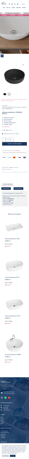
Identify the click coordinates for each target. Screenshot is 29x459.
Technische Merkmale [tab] (7, 184)
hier (25, 152)
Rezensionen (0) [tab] (18, 188)
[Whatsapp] (5, 398)
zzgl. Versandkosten (16, 150)
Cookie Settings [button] (5, 455)
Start (3, 105)
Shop (4, 7)
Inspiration (18, 7)
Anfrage (13, 7)
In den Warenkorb (14, 143)
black (11, 169)
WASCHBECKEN (9, 107)
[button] (23, 65)
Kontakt (24, 7)
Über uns (8, 7)
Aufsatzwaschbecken (17, 107)
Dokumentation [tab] (6, 188)
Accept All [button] (13, 455)
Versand (9, 246)
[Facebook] (2, 398)
